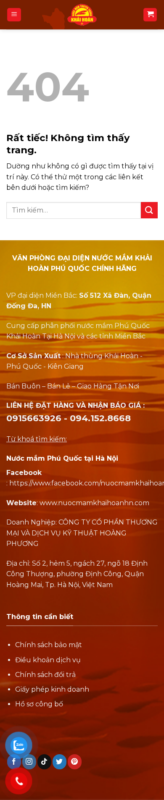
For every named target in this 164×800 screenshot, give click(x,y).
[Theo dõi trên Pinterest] (75, 761)
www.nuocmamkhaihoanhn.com (94, 503)
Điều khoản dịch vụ (48, 660)
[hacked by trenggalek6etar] (82, 14)
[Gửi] (149, 210)
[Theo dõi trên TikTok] (44, 761)
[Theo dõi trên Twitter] (59, 761)
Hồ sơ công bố (39, 704)
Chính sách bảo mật (48, 645)
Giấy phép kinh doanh (52, 689)
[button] (14, 15)
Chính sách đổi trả (45, 675)
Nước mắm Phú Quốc (44, 458)
